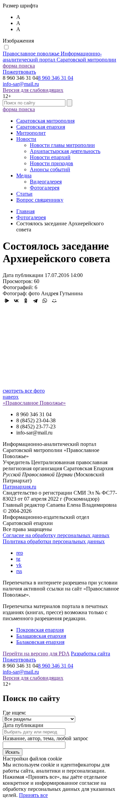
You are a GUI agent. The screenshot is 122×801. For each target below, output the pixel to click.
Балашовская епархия (41, 636)
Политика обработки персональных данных (54, 541)
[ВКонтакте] (16, 301)
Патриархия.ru (19, 487)
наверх (11, 397)
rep (19, 553)
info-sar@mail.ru (21, 84)
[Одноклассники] (26, 301)
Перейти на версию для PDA (36, 653)
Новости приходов (51, 163)
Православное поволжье (59, 56)
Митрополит (31, 133)
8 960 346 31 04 (55, 78)
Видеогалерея (46, 181)
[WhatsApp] (45, 301)
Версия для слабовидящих (33, 90)
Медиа (24, 175)
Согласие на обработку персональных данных (56, 535)
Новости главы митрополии (62, 145)
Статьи (24, 194)
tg (18, 559)
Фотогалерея (44, 188)
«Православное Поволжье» (34, 403)
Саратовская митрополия (45, 121)
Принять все (33, 795)
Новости (26, 139)
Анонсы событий (50, 169)
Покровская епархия (40, 630)
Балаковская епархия (40, 642)
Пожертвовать (19, 72)
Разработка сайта (90, 653)
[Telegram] (35, 301)
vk (19, 565)
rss (19, 571)
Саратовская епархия (40, 127)
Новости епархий (50, 157)
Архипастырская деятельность (65, 151)
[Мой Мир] (54, 301)
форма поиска (19, 66)
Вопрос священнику (39, 200)
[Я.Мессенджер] (7, 301)
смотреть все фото (24, 391)
